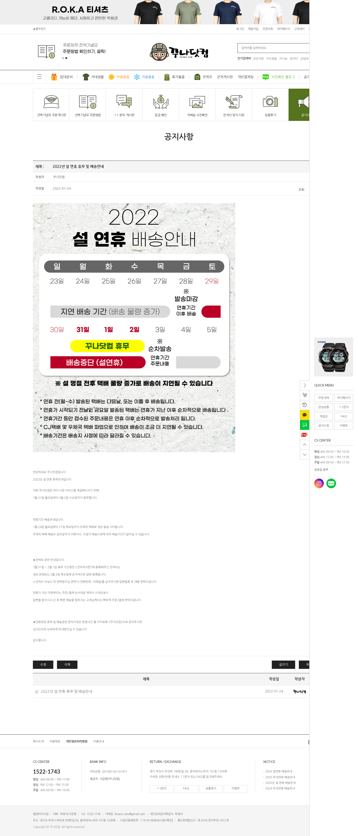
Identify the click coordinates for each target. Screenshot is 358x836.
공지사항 (323, 425)
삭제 (67, 664)
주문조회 (268, 29)
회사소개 (38, 741)
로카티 (294, 58)
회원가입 (253, 29)
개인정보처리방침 (76, 741)
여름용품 (123, 77)
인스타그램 (319, 483)
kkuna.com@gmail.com (130, 814)
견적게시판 (225, 77)
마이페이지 (343, 397)
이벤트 (344, 425)
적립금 (324, 416)
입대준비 (66, 77)
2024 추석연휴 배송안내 (280, 788)
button (331, 375)
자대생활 (97, 77)
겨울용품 (148, 77)
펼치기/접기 (305, 386)
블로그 (331, 483)
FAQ (344, 416)
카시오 (283, 58)
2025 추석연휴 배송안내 (280, 777)
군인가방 (258, 58)
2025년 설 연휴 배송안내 (280, 782)
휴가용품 (178, 77)
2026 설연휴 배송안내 (278, 771)
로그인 (240, 29)
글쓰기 (283, 664)
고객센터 (299, 29)
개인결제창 (246, 77)
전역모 (207, 77)
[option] (333, 356)
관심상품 (323, 407)
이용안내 (98, 741)
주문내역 (323, 397)
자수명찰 (271, 58)
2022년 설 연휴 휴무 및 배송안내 (66, 691)
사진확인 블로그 (283, 77)
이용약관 (54, 741)
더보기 (294, 761)
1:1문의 (344, 407)
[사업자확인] (165, 820)
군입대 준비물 (308, 58)
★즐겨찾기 (39, 29)
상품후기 (211, 788)
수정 (43, 664)
